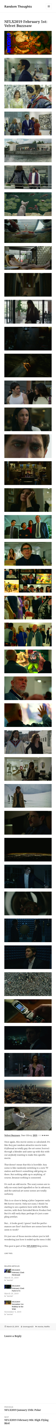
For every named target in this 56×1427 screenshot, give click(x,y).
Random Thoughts (18, 6)
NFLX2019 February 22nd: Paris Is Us (18, 1288)
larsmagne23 (28, 1326)
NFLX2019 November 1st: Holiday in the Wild (18, 1305)
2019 (35, 1135)
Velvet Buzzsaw (12, 1135)
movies (40, 1326)
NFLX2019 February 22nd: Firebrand (18, 1272)
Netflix (47, 1326)
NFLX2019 (32, 1246)
